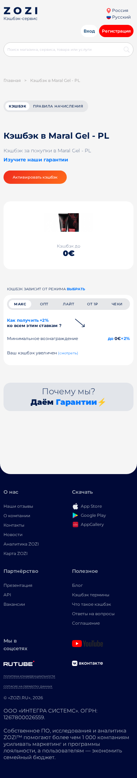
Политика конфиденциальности (29, 676)
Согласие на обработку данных (28, 686)
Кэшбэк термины (90, 594)
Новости (13, 534)
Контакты (14, 525)
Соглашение (86, 623)
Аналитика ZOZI (21, 544)
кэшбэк (17, 106)
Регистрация (116, 31)
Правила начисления (58, 106)
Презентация (18, 585)
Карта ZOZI (16, 553)
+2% (125, 338)
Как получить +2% (34, 323)
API (7, 594)
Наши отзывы (18, 506)
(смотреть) (68, 353)
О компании (17, 515)
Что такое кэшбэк (91, 604)
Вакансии (14, 604)
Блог (77, 585)
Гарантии (76, 402)
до (110, 338)
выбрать (76, 289)
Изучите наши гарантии (36, 160)
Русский (121, 17)
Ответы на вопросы (93, 613)
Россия (119, 10)
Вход (89, 31)
